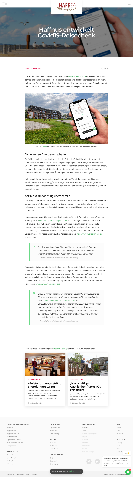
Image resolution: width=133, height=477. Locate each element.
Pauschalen (53, 430)
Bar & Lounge (54, 464)
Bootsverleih (11, 461)
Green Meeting (54, 433)
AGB (27, 474)
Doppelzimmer (11, 430)
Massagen (120, 433)
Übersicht (10, 427)
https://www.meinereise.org (48, 283)
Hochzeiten (53, 446)
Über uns (85, 427)
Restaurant (53, 461)
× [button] (80, 471)
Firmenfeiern (54, 449)
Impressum (20, 474)
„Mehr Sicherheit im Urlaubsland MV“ (60, 300)
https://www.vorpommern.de (89, 233)
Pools (118, 430)
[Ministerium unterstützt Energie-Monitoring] (45, 379)
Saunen (119, 427)
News (118, 449)
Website (44, 147)
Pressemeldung (33, 68)
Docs (118, 446)
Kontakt (34, 474)
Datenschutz (10, 474)
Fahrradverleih (11, 458)
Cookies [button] (71, 471)
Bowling (119, 443)
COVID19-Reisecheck (77, 76)
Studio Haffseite (12, 436)
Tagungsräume (55, 427)
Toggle (4, 4)
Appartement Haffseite (14, 440)
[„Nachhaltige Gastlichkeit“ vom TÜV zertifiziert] (88, 379)
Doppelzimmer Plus (13, 433)
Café (51, 458)
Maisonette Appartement (15, 443)
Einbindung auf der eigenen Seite (53, 220)
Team (84, 430)
